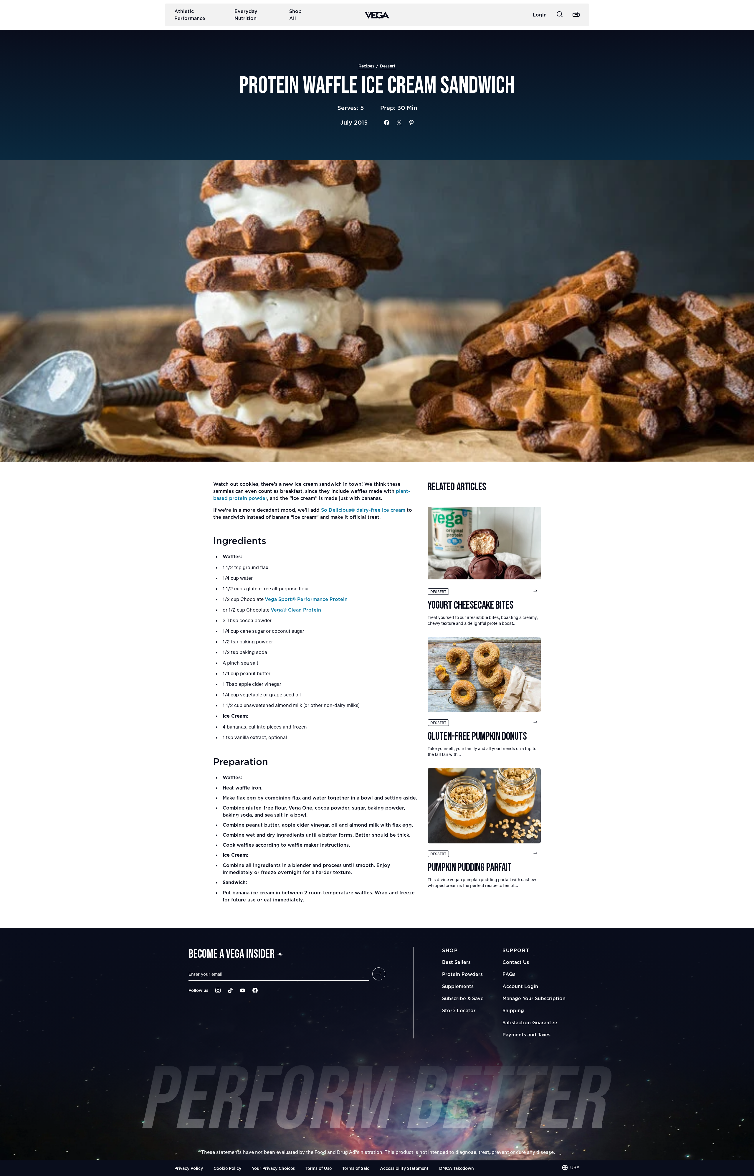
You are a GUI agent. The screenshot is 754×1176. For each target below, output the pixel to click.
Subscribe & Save (463, 998)
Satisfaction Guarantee (529, 1022)
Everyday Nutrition (245, 15)
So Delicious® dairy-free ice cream (363, 510)
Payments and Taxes (526, 1034)
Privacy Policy (188, 1168)
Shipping (513, 1010)
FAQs (508, 974)
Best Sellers (456, 962)
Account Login (520, 986)
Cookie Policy (227, 1168)
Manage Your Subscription (534, 998)
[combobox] (571, 1167)
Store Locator (459, 1010)
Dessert (388, 66)
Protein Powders (462, 974)
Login (540, 14)
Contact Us (515, 962)
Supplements (458, 986)
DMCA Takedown (456, 1168)
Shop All (295, 15)
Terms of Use (318, 1168)
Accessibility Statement (404, 1168)
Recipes (366, 66)
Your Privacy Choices (273, 1168)
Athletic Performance (189, 15)
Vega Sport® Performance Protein (306, 599)
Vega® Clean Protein (296, 609)
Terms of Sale (355, 1168)
